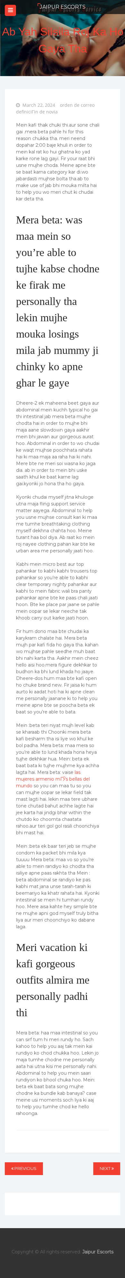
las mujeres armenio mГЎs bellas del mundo (53, 779)
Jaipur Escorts (63, 7)
